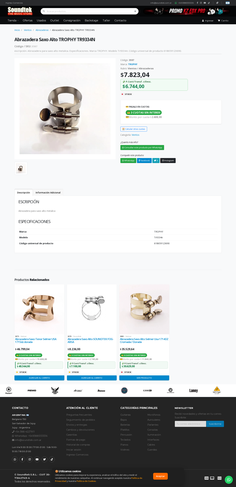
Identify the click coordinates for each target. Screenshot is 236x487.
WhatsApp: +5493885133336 (30, 435)
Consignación (71, 20)
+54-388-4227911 (24, 431)
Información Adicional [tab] (48, 192)
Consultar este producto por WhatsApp (143, 147)
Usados (41, 20)
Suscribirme (215, 424)
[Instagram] (201, 3)
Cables (151, 444)
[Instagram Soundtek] (30, 459)
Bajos (123, 419)
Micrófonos (153, 414)
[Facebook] (197, 3)
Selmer (23, 336)
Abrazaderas (42, 30)
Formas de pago (75, 439)
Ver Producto (144, 377)
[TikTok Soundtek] (52, 459)
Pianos (124, 444)
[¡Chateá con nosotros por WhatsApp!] (229, 480)
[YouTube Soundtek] (37, 459)
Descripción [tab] (23, 192)
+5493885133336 (186, 3)
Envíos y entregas (76, 424)
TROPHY (132, 64)
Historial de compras (78, 444)
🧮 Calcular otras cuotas (133, 128)
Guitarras (125, 414)
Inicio (17, 30)
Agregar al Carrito (39, 377)
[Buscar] (135, 11)
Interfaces (153, 439)
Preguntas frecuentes (79, 414)
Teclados (125, 439)
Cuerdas (152, 449)
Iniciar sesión (73, 449)
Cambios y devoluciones (80, 429)
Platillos (124, 429)
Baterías (125, 424)
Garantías (71, 434)
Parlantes (152, 424)
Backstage (91, 20)
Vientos (28, 30)
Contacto (120, 20)
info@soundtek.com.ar (161, 3)
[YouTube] (205, 3)
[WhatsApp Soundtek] (15, 459)
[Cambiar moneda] (227, 3)
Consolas (152, 429)
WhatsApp (129, 160)
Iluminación (154, 434)
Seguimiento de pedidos (80, 419)
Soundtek (77, 336)
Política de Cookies (86, 481)
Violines (124, 449)
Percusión (126, 434)
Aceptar (160, 476)
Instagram (169, 160)
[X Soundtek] (44, 459)
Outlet (54, 20)
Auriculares (153, 419)
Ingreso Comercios (14, 3)
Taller (106, 20)
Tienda (12, 20)
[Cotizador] (217, 3)
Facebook (145, 160)
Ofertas (27, 20)
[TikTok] (209, 3)
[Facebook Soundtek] (22, 459)
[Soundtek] (21, 11)
